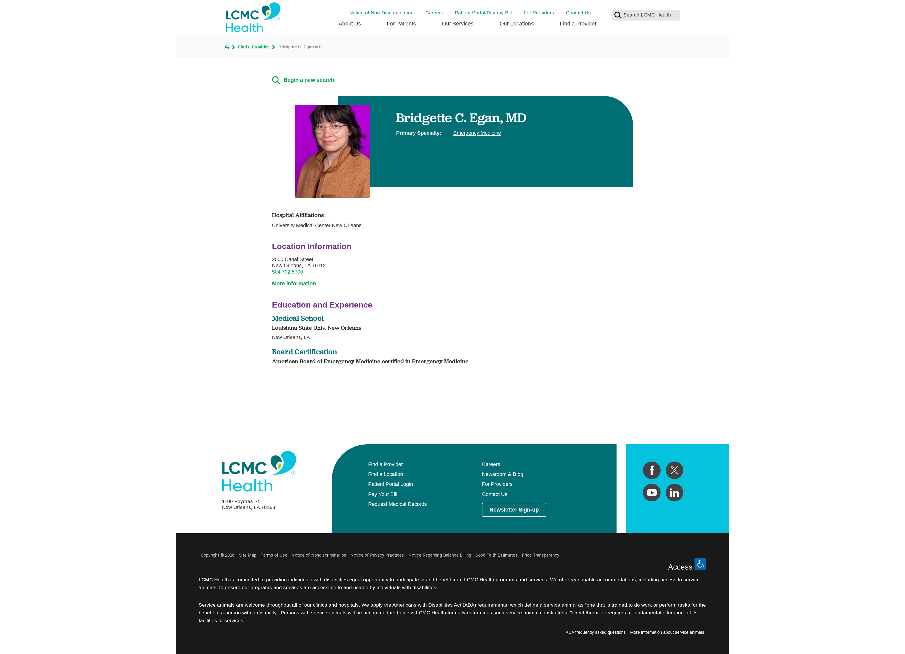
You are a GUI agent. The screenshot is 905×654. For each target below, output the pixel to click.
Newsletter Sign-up (514, 510)
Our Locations (517, 24)
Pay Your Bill (382, 494)
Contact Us (578, 12)
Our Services (458, 24)
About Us (350, 24)
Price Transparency (540, 555)
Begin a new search (309, 80)
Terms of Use (274, 555)
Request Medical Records (397, 504)
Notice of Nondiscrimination (319, 555)
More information (294, 283)
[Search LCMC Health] (617, 15)
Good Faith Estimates (496, 555)
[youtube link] (652, 492)
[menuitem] (350, 26)
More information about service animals (667, 632)
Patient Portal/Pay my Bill (483, 12)
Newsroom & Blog (502, 474)
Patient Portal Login (390, 484)
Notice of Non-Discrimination (381, 12)
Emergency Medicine (477, 133)
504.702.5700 (287, 272)
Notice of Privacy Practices (377, 555)
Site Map (247, 555)
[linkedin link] (674, 492)
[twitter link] (674, 470)
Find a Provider (578, 24)
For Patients (401, 24)
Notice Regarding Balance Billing (439, 555)
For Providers (539, 12)
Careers (434, 12)
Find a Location (385, 474)
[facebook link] (652, 470)
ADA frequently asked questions (596, 632)
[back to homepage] (227, 47)
